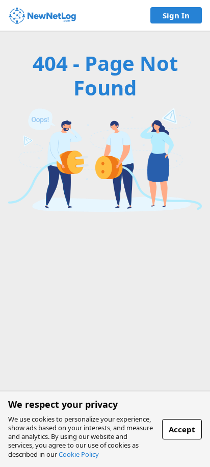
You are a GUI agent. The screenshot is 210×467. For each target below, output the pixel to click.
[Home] (42, 15)
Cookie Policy (79, 454)
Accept (182, 429)
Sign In (176, 15)
